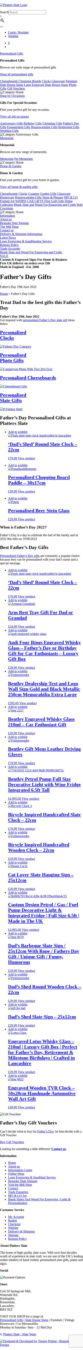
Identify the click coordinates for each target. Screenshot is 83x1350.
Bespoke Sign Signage (14, 223)
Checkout (14, 1224)
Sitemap (13, 1235)
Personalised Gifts (11, 53)
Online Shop (16, 1173)
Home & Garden (10, 166)
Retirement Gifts (68, 127)
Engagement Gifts (18, 127)
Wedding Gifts (9, 130)
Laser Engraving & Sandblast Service (32, 1177)
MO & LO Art (17, 1195)
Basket (12, 1220)
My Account (16, 1217)
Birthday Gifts (33, 123)
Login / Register (18, 32)
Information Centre (20, 1170)
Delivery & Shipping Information (21, 234)
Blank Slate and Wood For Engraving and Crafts (45, 204)
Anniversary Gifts (11, 123)
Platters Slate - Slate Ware (19, 1334)
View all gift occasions (14, 116)
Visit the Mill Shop (20, 1184)
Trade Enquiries (18, 1192)
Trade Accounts (10, 248)
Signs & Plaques (52, 197)
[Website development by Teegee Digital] (41, 1345)
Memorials (6, 138)
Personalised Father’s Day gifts (19, 556)
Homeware (7, 197)
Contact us (6, 230)
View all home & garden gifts (18, 187)
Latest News (8, 237)
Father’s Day (45, 1131)
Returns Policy (9, 245)
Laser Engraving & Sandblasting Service (26, 241)
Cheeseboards (9, 81)
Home (4, 293)
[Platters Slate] (13, 5)
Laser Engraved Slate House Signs (46, 85)
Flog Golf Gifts (54, 201)
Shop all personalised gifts (16, 74)
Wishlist (13, 36)
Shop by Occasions (12, 96)
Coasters (33, 193)
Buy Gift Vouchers (12, 1142)
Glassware (58, 81)
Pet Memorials (23, 159)
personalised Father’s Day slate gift (45, 320)
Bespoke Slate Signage (22, 1181)
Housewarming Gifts (44, 127)
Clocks (46, 81)
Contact (13, 1188)
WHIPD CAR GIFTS (29, 201)
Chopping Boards (30, 81)
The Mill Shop (9, 226)
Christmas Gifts (52, 123)
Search (4, 12)
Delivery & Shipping (21, 1231)
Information (7, 215)
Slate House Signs (36, 1320)
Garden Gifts (48, 193)
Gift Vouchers (16, 88)
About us (6, 219)
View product (26, 458)
